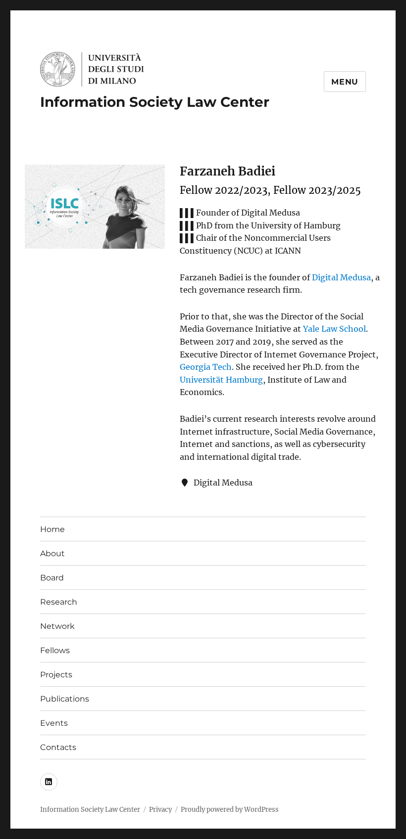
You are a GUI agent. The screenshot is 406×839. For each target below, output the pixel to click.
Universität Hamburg (221, 380)
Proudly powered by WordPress (230, 809)
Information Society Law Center (154, 101)
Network (57, 626)
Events (54, 723)
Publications (64, 699)
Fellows (55, 650)
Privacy (160, 809)
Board (52, 577)
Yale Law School (334, 329)
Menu (344, 82)
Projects (56, 674)
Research (58, 602)
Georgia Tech (206, 367)
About (52, 553)
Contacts (58, 747)
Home (52, 529)
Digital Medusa (341, 277)
